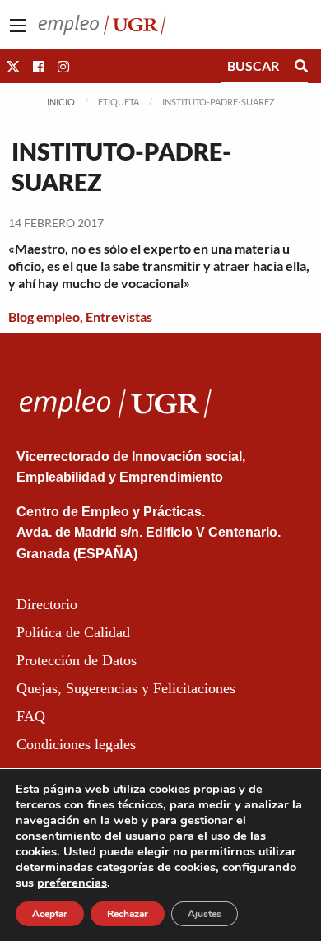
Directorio (46, 604)
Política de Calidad (73, 632)
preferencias (72, 882)
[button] (13, 66)
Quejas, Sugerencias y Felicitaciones (125, 688)
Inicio (61, 101)
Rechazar (127, 913)
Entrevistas (119, 316)
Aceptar (49, 913)
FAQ (30, 716)
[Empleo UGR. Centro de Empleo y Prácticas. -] (102, 22)
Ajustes (204, 913)
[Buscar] (301, 65)
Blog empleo (44, 316)
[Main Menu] (18, 25)
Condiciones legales (76, 744)
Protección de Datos (76, 660)
